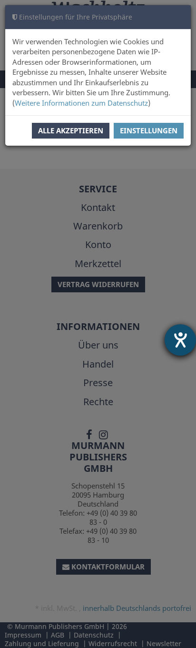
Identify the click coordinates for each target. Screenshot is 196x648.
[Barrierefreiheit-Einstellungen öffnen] (180, 340)
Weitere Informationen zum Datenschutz (81, 103)
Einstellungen (148, 130)
